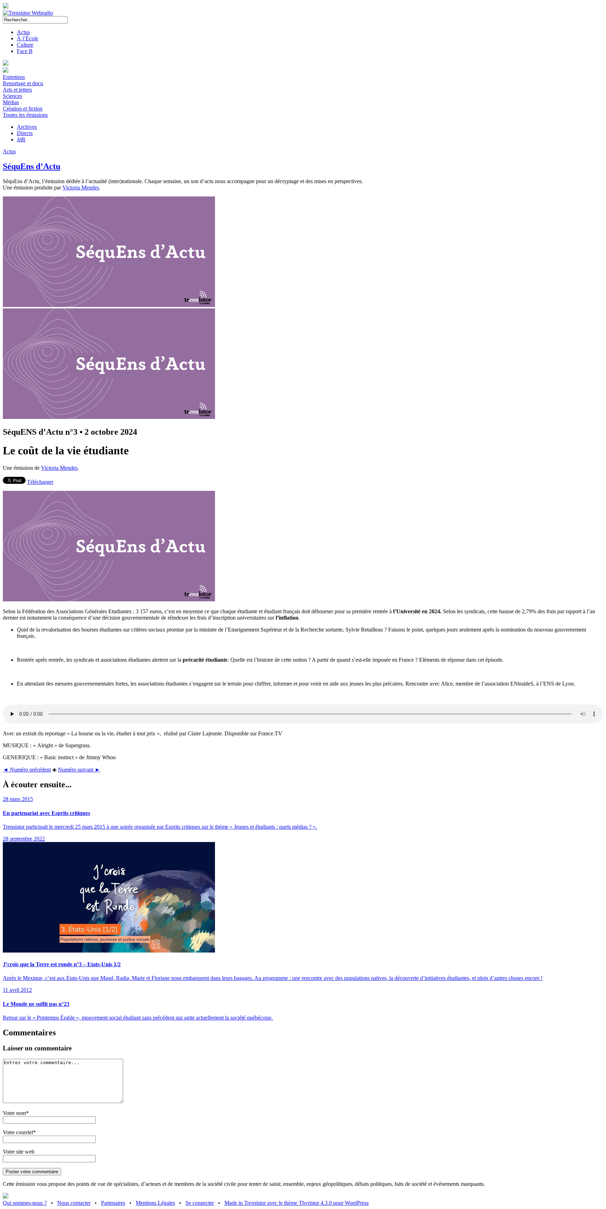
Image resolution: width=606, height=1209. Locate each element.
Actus (23, 32)
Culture (25, 45)
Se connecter (200, 1203)
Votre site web (18, 1152)
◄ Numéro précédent (27, 770)
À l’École (27, 38)
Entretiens (14, 77)
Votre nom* (16, 1113)
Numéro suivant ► (79, 770)
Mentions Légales (155, 1203)
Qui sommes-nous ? (25, 1203)
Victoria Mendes (80, 188)
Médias (11, 102)
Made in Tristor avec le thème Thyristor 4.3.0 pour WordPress (296, 1203)
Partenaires (113, 1203)
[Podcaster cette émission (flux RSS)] (5, 1197)
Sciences (12, 96)
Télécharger (40, 482)
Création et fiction (22, 109)
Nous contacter (73, 1203)
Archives (27, 127)
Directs (25, 133)
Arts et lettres (17, 90)
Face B (25, 51)
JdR (21, 139)
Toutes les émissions (25, 115)
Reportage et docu (23, 83)
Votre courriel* (19, 1132)
